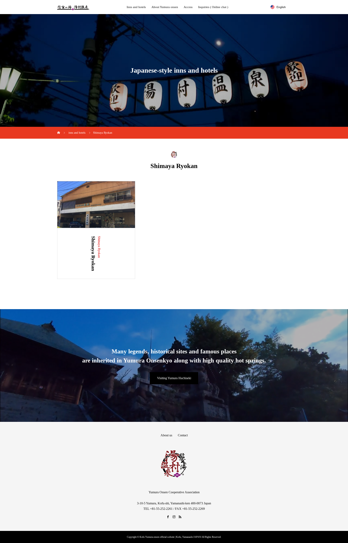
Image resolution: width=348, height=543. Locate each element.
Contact (183, 435)
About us (166, 435)
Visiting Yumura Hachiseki (174, 378)
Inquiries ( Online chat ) (213, 7)
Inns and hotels (136, 7)
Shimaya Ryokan (99, 247)
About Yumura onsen (164, 7)
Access (188, 7)
